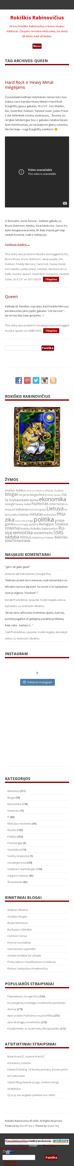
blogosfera (37, 495)
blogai (11, 494)
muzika (16, 274)
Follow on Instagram (39, 682)
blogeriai (24, 495)
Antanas (10, 574)
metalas (42, 269)
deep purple (50, 259)
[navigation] (37, 1157)
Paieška (40, 1157)
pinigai (29, 520)
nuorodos (20, 520)
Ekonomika (14, 804)
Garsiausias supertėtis (21, 949)
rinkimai (12, 528)
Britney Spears (53, 494)
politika (44, 519)
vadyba (12, 537)
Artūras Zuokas (54, 490)
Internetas (57, 504)
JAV (13, 509)
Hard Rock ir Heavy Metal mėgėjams (29, 84)
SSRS (58, 532)
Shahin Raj (53, 1126)
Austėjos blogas (17, 916)
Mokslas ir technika (19, 823)
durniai (34, 500)
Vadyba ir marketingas (21, 869)
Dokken (10, 264)
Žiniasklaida (14, 882)
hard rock (43, 264)
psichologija (21, 524)
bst (7, 600)
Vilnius (25, 537)
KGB (31, 509)
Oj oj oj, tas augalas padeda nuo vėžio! (31, 1095)
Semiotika (13, 849)
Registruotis (11, 1164)
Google (10, 504)
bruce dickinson (31, 259)
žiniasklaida (21, 541)
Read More (50, 1145)
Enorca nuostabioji (19, 942)
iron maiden (12, 269)
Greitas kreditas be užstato (24, 955)
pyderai (33, 524)
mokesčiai (50, 514)
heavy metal (57, 264)
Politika (11, 836)
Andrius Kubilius (15, 490)
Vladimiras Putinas (43, 537)
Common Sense (17, 936)
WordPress (26, 1126)
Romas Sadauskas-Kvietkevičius (27, 968)
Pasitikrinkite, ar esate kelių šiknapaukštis (33, 1028)
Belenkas (13, 791)
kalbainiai (22, 509)
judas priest (28, 269)
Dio (61, 259)
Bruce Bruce (12, 259)
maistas (23, 514)
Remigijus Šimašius (53, 524)
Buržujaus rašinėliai (19, 929)
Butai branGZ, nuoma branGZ (25, 1056)
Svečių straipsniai (18, 856)
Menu (37, 46)
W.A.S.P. (18, 279)
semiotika (23, 532)
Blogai (11, 797)
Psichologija (14, 843)
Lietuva (55, 508)
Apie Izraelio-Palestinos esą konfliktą (30, 1015)
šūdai (9, 540)
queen (27, 274)
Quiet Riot (38, 274)
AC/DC (64, 254)
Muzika (40, 254)
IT (8, 817)
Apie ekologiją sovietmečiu (23, 1022)
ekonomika (52, 499)
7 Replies (51, 279)
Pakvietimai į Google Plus (35, 574)
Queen (11, 296)
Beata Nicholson (17, 923)
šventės (61, 537)
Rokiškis (25, 528)
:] (5, 632)
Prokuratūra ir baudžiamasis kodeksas (31, 962)
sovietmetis (43, 532)
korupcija (40, 509)
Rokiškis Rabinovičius (37, 17)
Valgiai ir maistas (17, 875)
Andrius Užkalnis (35, 490)
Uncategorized (45, 325)
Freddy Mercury (25, 264)
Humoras (13, 810)
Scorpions (51, 274)
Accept (33, 1145)
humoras (39, 503)
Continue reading (17, 244)
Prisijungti (10, 1161)
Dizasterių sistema (19, 1063)
